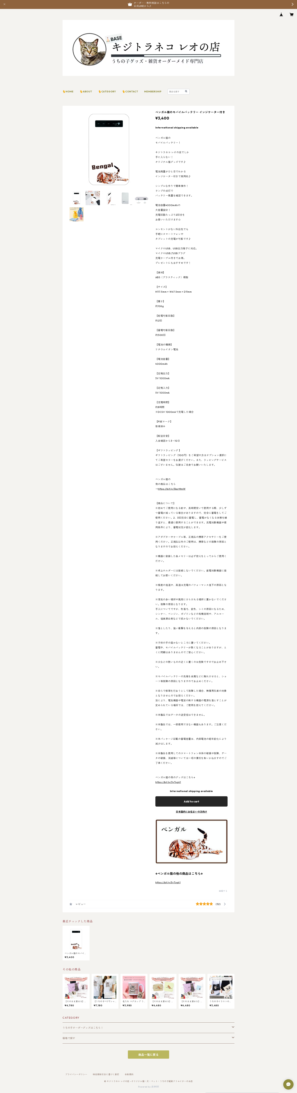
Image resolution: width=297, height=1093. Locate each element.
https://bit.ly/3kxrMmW (172, 488)
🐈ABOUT (86, 91)
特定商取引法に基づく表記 (106, 1074)
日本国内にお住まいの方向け (191, 811)
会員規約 (129, 1074)
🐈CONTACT (130, 91)
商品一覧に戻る (148, 1054)
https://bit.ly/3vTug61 (168, 782)
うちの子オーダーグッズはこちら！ (83, 1027)
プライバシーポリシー (76, 1074)
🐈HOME (68, 91)
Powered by (144, 1086)
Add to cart (191, 801)
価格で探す (69, 1038)
